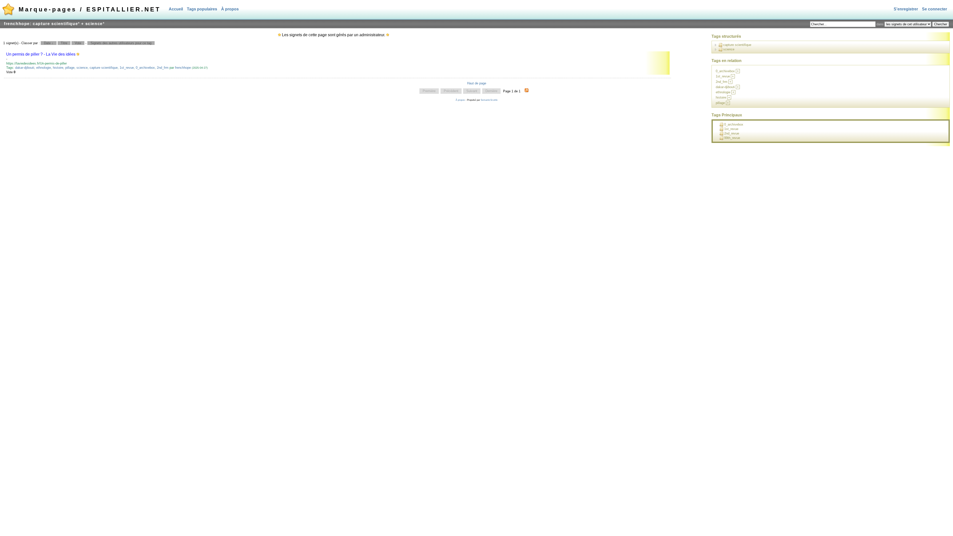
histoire (58, 67)
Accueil (176, 9)
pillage (69, 67)
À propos (230, 9)
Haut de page (476, 83)
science (82, 67)
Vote (78, 43)
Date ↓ (48, 43)
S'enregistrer (906, 9)
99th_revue (732, 138)
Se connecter (934, 9)
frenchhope (183, 67)
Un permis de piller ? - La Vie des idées (40, 54)
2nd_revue (731, 133)
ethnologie (43, 67)
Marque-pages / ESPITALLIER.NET (90, 9)
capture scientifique (104, 67)
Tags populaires (202, 9)
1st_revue (127, 67)
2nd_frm (163, 67)
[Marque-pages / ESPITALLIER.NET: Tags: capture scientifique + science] (526, 91)
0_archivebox (145, 67)
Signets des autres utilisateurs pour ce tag (121, 43)
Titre (64, 43)
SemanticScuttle (489, 100)
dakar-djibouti (24, 67)
